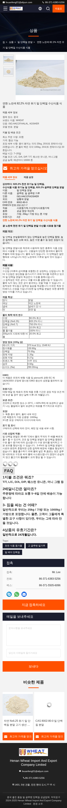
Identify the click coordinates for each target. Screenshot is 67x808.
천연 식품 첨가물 (13, 545)
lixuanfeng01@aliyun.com (19, 2)
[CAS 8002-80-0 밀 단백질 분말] (49, 705)
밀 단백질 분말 (25, 42)
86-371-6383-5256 (55, 2)
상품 (11, 42)
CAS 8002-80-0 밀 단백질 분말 (49, 722)
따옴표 (58, 8)
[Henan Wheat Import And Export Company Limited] (16, 8)
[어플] (16, 594)
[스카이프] (9, 594)
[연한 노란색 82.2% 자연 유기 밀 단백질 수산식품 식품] (40, 77)
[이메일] (24, 594)
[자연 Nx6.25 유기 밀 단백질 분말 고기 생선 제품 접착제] (18, 705)
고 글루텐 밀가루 (36, 545)
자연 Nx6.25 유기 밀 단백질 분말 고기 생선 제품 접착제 (17, 723)
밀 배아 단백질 (12, 552)
